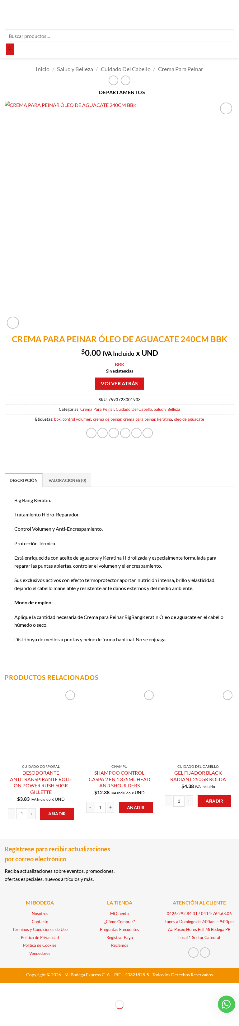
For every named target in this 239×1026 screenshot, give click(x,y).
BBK (119, 364)
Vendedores (39, 953)
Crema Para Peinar (180, 69)
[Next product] (113, 80)
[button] (8, 13)
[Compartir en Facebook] (102, 433)
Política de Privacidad (40, 937)
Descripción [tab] (24, 480)
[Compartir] (42, 989)
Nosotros (40, 913)
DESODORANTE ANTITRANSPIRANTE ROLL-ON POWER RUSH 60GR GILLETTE (41, 782)
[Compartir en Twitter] (114, 433)
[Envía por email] (125, 433)
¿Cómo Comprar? (119, 921)
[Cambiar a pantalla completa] (24, 989)
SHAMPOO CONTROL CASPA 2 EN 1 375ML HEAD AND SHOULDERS (119, 779)
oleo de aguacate (189, 419)
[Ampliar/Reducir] (6, 989)
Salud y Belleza (75, 69)
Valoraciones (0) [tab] (67, 480)
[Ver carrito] (231, 14)
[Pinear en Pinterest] (136, 433)
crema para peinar (139, 419)
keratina (164, 419)
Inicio (42, 69)
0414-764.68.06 (216, 913)
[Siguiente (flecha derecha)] (24, 1015)
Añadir (57, 813)
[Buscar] (10, 49)
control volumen (77, 419)
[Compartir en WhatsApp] (91, 433)
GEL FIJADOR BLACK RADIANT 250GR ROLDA (198, 776)
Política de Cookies (40, 945)
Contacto (40, 921)
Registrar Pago (119, 937)
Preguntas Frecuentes (119, 929)
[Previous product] (125, 80)
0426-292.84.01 (182, 913)
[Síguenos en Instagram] (205, 952)
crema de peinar (107, 419)
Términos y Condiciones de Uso (40, 929)
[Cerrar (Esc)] (60, 989)
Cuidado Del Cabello (126, 69)
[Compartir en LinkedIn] (148, 433)
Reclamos (119, 945)
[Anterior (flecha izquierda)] (6, 1015)
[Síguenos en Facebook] (193, 952)
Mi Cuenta (119, 913)
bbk (57, 419)
